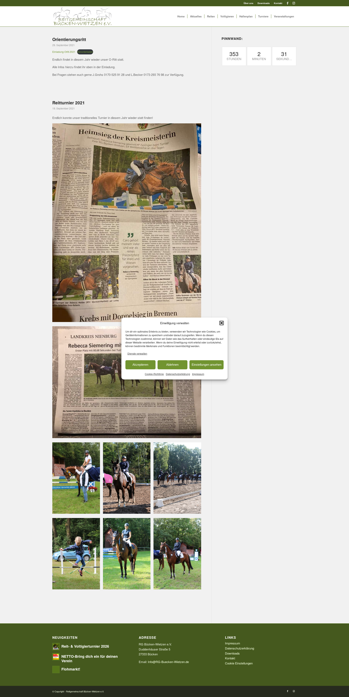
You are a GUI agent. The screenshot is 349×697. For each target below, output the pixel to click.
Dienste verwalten (137, 353)
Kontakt (278, 3)
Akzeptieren (140, 364)
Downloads (264, 3)
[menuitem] (248, 3)
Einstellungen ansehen (206, 364)
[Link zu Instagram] (294, 3)
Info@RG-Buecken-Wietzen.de (168, 662)
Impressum (198, 373)
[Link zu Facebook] (287, 3)
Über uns (248, 3)
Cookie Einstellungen (239, 663)
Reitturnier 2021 (68, 103)
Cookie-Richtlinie (154, 373)
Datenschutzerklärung (178, 373)
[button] (222, 323)
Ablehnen (172, 364)
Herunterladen (85, 51)
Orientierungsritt (69, 39)
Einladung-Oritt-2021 (63, 51)
